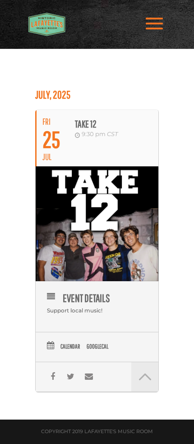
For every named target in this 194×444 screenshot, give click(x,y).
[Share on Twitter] (71, 377)
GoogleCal (97, 346)
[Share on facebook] (52, 377)
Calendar (70, 346)
